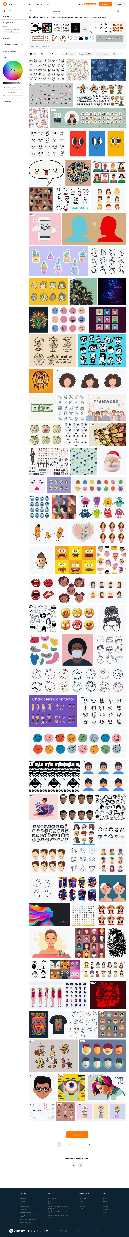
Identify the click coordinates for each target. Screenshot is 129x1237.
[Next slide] (123, 54)
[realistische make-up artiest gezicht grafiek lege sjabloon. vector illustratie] (42, 1111)
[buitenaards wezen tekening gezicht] (38, 320)
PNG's (46, 54)
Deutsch (105, 1206)
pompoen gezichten (85, 54)
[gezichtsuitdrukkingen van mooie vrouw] (112, 532)
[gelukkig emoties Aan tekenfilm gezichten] (72, 199)
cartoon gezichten (103, 54)
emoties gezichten (69, 54)
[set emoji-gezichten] (77, 680)
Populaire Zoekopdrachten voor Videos (58, 1216)
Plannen (80, 4)
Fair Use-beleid (114, 1231)
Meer (48, 4)
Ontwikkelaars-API (26, 1212)
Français (105, 1209)
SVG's (35, 54)
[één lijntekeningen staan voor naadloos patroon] (108, 70)
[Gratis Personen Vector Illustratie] (107, 320)
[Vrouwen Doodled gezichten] (83, 1024)
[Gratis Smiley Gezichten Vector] (68, 320)
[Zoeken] (118, 11)
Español (105, 1201)
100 (89, 1144)
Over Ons (82, 1204)
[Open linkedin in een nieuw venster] (34, 1231)
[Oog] (71, 1087)
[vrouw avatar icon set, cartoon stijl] (103, 969)
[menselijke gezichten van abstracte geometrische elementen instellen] (77, 888)
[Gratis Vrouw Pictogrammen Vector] (108, 199)
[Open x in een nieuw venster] (44, 1231)
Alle (6, 27)
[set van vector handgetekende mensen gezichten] (110, 650)
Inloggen (119, 4)
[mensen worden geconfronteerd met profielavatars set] (108, 261)
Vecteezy (22, 1201)
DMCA (50, 1201)
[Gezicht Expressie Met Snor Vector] (75, 560)
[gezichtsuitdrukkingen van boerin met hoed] (111, 914)
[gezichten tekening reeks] (83, 860)
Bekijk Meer (110, 38)
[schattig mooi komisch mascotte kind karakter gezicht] (76, 434)
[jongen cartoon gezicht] (42, 1087)
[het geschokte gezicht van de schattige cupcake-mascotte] (41, 560)
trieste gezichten (118, 54)
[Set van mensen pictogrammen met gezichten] (90, 943)
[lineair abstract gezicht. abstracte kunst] (112, 291)
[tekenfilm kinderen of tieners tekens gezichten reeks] (84, 833)
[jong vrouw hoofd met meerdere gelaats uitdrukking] (48, 860)
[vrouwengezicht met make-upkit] (51, 943)
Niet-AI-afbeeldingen (12, 32)
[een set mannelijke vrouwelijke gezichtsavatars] (112, 1024)
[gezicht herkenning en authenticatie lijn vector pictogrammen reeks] (71, 407)
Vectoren (11, 4)
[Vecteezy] (5, 4)
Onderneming (24, 1206)
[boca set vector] (42, 589)
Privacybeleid (104, 1231)
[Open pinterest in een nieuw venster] (37, 1231)
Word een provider (82, 1207)
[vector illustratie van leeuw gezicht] (116, 943)
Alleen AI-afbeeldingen (12, 29)
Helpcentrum (83, 1198)
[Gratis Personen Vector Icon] (59, 485)
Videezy (22, 1204)
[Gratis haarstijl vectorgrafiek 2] (102, 1055)
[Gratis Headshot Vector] (106, 589)
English (105, 1198)
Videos (30, 4)
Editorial (39, 4)
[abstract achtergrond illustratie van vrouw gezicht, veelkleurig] (107, 434)
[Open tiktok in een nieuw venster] (41, 1231)
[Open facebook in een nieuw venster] (28, 1231)
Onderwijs (23, 1209)
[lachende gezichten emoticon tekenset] (77, 619)
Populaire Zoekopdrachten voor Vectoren (58, 1207)
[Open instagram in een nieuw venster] (31, 1231)
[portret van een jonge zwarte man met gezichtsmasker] (77, 650)
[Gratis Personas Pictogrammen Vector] (48, 291)
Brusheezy (23, 1198)
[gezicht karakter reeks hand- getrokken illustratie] (110, 807)
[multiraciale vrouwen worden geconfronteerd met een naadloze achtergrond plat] (64, 507)
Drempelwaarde (9, 92)
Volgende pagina (77, 1135)
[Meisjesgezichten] (65, 1111)
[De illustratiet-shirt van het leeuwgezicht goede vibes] (48, 1024)
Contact (81, 1201)
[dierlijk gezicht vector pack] (65, 969)
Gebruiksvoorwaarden (92, 1231)
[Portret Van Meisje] (37, 485)
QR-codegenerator (26, 1222)
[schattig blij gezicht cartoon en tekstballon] (46, 173)
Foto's (21, 4)
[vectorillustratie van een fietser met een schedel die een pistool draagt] (83, 291)
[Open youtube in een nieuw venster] (47, 1231)
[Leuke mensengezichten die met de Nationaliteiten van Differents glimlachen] (83, 461)
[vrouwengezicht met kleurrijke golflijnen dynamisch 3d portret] (49, 914)
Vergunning (52, 1198)
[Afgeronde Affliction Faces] (45, 434)
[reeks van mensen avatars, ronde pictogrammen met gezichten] (88, 118)
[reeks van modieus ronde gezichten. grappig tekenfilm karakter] (99, 485)
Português (106, 1204)
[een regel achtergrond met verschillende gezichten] (77, 70)
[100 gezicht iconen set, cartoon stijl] (83, 914)
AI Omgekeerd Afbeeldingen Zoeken (29, 1215)
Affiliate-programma (54, 1204)
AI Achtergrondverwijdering (29, 1219)
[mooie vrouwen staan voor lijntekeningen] (38, 118)
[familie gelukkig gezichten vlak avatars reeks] (109, 173)
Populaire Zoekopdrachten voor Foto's (58, 1211)
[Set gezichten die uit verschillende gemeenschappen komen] (41, 199)
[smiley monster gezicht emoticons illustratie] (41, 381)
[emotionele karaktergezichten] (102, 350)
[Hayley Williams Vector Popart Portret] (106, 1087)
